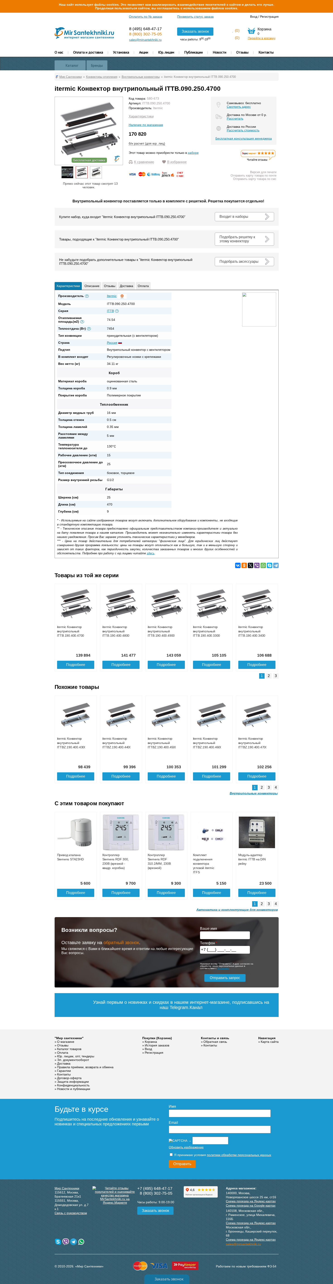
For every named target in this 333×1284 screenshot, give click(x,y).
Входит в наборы (234, 217)
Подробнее (75, 665)
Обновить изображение (186, 1147)
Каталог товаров (69, 1049)
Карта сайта (270, 1041)
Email (173, 1122)
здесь (150, 553)
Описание (91, 286)
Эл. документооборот (73, 1060)
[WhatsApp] (263, 565)
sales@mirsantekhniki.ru (145, 40)
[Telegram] (276, 565)
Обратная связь (215, 1041)
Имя (172, 1106)
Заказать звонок (195, 31)
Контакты (266, 52)
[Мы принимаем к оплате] (157, 176)
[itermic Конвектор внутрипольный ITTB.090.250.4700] (82, 172)
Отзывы (242, 52)
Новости (219, 52)
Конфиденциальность (73, 1085)
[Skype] (269, 565)
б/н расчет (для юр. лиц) (147, 143)
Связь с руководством (71, 1213)
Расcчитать (235, 118)
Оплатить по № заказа (145, 16)
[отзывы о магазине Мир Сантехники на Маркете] (258, 160)
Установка (121, 52)
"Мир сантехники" (69, 1038)
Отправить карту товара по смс (254, 179)
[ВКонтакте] (238, 565)
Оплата (143, 286)
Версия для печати (263, 172)
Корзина (151, 1041)
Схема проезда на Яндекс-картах (251, 1201)
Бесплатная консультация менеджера (243, 138)
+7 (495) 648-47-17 (154, 1188)
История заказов (157, 1045)
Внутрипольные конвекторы (254, 793)
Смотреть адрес (239, 106)
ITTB (110, 311)
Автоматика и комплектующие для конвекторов (237, 909)
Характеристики (141, 116)
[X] (250, 565)
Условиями (223, 968)
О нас (59, 52)
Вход (253, 16)
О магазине (65, 1041)
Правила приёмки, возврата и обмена (85, 1067)
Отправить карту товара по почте (253, 175)
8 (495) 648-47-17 (145, 29)
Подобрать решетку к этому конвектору (237, 239)
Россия (112, 342)
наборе (193, 153)
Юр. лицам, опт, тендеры (75, 1056)
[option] (67, 172)
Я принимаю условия (222, 1155)
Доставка (126, 286)
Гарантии (64, 1071)
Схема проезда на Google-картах (250, 1205)
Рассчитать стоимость (243, 130)
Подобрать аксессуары (239, 261)
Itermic (158, 108)
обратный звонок (121, 942)
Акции (143, 52)
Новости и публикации (73, 1089)
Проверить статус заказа (195, 16)
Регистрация (269, 16)
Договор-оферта (69, 1078)
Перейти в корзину (261, 38)
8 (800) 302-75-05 (145, 34)
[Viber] (257, 565)
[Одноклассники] (244, 565)
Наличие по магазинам (146, 125)
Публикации (193, 52)
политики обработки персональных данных (239, 1155)
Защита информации (73, 1081)
